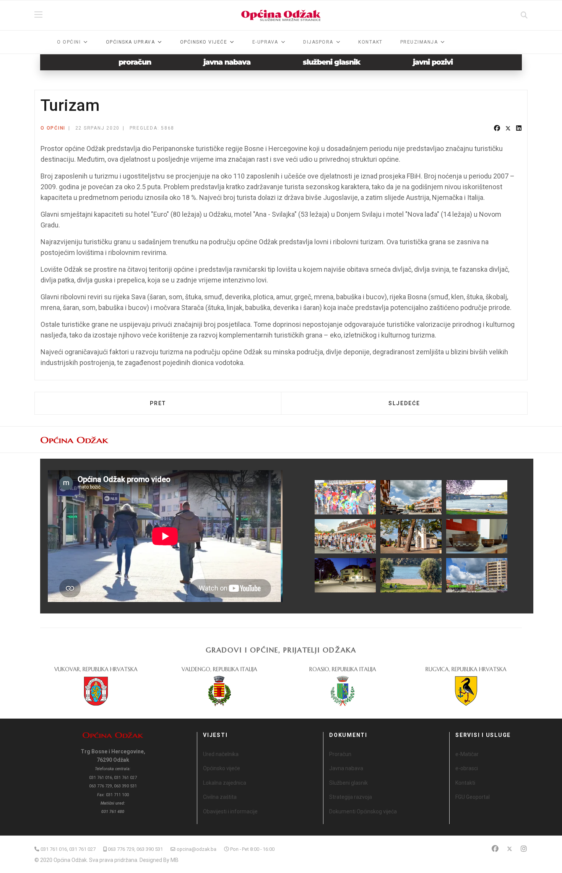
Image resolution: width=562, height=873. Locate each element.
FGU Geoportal (472, 797)
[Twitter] (508, 128)
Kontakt (370, 42)
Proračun (340, 754)
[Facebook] (497, 128)
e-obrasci (466, 768)
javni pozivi (433, 62)
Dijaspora (318, 42)
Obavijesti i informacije (230, 811)
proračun (135, 62)
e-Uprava (265, 42)
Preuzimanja (419, 42)
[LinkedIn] (518, 128)
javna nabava (226, 62)
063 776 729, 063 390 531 (135, 849)
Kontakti (465, 783)
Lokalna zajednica (224, 783)
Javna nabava (346, 768)
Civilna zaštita (220, 797)
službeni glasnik (332, 62)
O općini (69, 42)
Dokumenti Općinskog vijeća (363, 811)
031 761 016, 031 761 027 (68, 849)
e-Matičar (467, 754)
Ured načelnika (221, 754)
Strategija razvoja (350, 797)
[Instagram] (524, 849)
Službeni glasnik (348, 783)
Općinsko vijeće (221, 768)
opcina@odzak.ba (196, 849)
